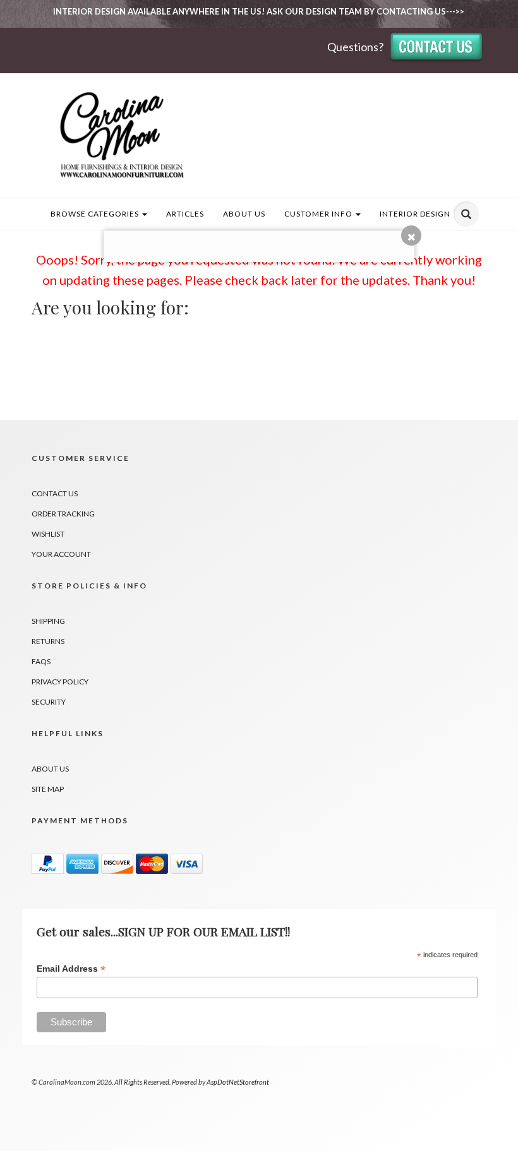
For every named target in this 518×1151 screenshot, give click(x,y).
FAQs (41, 661)
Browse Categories (96, 213)
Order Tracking (63, 513)
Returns (48, 641)
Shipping (48, 621)
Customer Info (319, 213)
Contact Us (55, 493)
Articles (185, 213)
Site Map (48, 789)
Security (49, 702)
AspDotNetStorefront (238, 1082)
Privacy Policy (60, 681)
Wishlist (48, 534)
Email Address (71, 969)
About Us (244, 213)
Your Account (61, 554)
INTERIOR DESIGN (415, 213)
